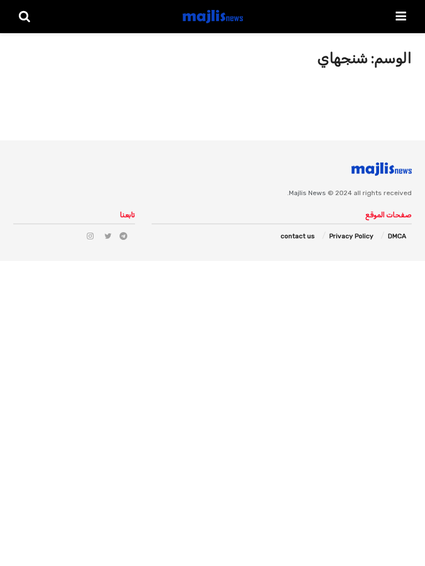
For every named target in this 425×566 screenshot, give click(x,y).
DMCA (397, 236)
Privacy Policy (351, 236)
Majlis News (307, 193)
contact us (298, 236)
